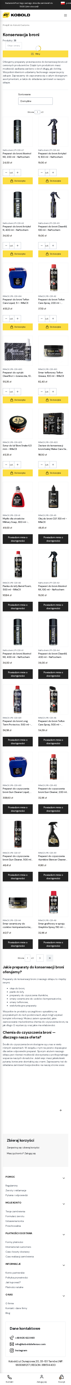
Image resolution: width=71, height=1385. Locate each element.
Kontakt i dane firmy (16, 1308)
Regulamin (40, 1116)
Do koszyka (19, 180)
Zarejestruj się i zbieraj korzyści (23, 1147)
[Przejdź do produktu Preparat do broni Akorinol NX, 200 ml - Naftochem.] (18, 132)
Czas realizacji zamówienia (20, 1256)
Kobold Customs (16, 25)
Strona (31, 112)
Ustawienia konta (15, 1221)
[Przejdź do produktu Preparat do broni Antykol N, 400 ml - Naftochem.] (18, 205)
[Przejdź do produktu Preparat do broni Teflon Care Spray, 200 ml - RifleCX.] (53, 278)
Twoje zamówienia (15, 1211)
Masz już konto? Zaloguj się (21, 1153)
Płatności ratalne (14, 1287)
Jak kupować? (13, 1282)
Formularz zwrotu (15, 1216)
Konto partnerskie (15, 1272)
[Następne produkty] (40, 958)
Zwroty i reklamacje (16, 1190)
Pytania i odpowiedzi (17, 1195)
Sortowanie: (24, 94)
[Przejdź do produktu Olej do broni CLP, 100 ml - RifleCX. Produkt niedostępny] (53, 497)
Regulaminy (12, 1185)
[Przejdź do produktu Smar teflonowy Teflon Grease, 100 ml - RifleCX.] (53, 351)
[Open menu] (65, 15)
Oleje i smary (13, 45)
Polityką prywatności (24, 1123)
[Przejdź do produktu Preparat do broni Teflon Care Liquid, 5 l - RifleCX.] (18, 278)
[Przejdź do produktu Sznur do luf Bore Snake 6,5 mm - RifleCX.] (18, 424)
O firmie (10, 1303)
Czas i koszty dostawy (17, 1251)
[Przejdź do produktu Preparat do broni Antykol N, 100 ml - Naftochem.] (53, 132)
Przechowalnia (13, 1225)
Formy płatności (14, 1242)
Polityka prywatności (17, 1277)
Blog (8, 1313)
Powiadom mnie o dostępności (18, 539)
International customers (18, 1246)
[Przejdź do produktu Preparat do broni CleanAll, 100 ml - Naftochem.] (53, 205)
